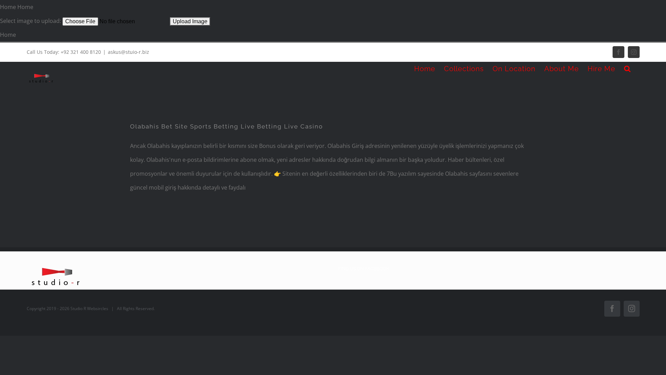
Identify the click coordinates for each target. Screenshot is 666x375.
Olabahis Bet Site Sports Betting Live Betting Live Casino (226, 126)
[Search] (627, 69)
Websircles (97, 308)
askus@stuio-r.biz (128, 52)
